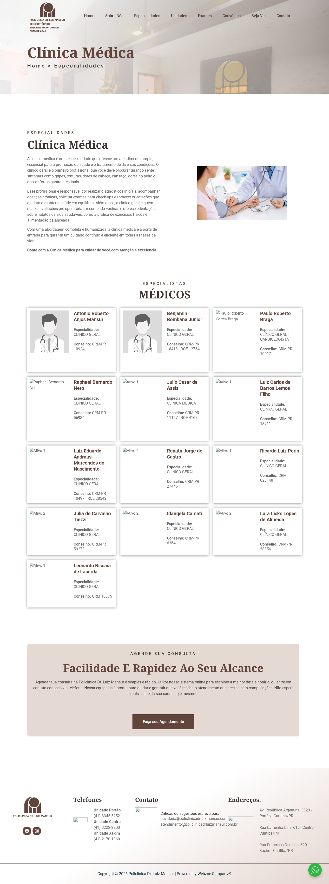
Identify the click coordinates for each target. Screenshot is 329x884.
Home (89, 15)
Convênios (232, 15)
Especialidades (147, 15)
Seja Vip (258, 15)
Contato (283, 15)
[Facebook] (27, 831)
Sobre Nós (114, 15)
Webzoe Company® (214, 873)
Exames (205, 15)
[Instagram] (37, 831)
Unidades (179, 15)
